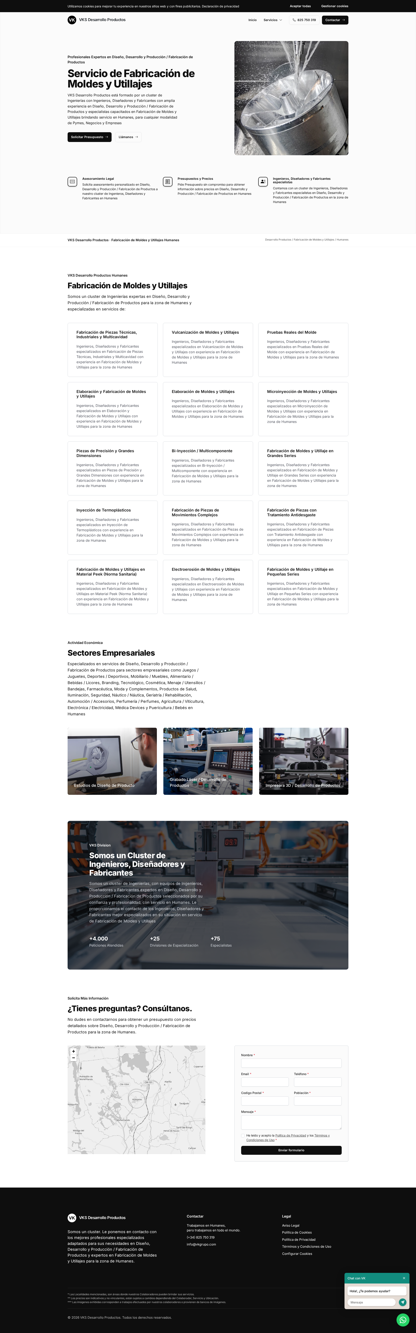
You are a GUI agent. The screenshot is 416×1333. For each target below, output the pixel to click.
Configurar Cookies (297, 1254)
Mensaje (248, 1112)
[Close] (404, 1278)
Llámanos (126, 137)
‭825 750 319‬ (306, 20)
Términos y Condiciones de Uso (306, 1246)
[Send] (402, 1302)
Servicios (271, 20)
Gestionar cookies (334, 6)
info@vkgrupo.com (201, 1244)
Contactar (332, 20)
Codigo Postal (252, 1093)
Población (302, 1093)
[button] (136, 1100)
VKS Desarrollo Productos (102, 19)
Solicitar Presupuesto (87, 137)
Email (246, 1074)
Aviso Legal (290, 1225)
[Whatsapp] (403, 1319)
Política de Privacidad (290, 1135)
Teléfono (301, 1074)
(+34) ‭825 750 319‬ (200, 1237)
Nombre (248, 1055)
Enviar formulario (291, 1150)
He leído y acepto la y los (288, 1137)
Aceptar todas (300, 6)
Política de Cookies (297, 1232)
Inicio (253, 20)
